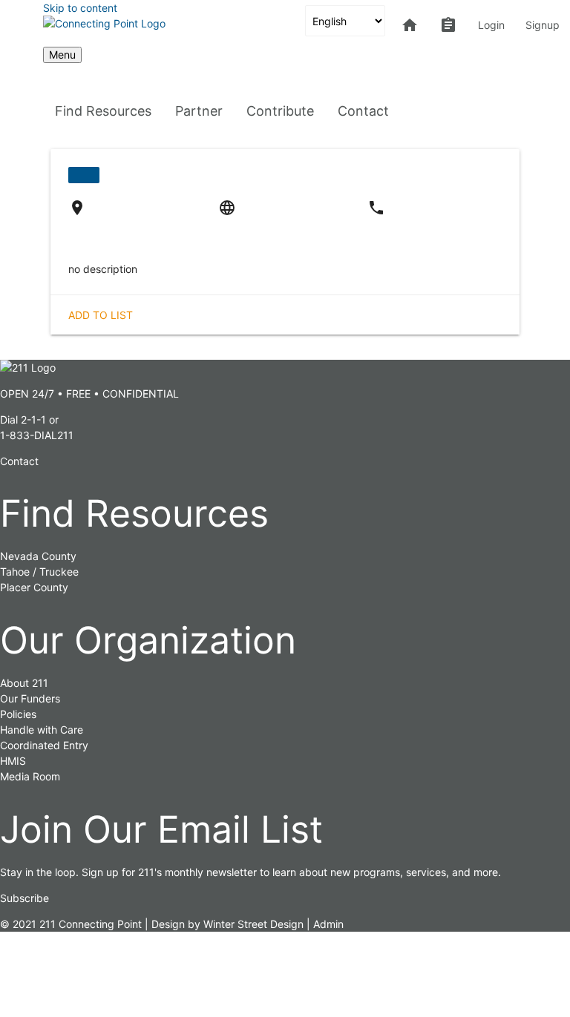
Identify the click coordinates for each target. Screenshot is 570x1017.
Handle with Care (41, 729)
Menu (62, 54)
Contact (363, 111)
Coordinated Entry (44, 745)
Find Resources (103, 111)
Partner (199, 111)
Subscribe (24, 898)
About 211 (24, 683)
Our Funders (30, 698)
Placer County (34, 587)
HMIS (13, 760)
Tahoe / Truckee (39, 571)
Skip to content (80, 7)
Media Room (30, 776)
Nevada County (38, 556)
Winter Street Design (253, 924)
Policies (18, 714)
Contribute (280, 111)
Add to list (100, 315)
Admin (328, 924)
